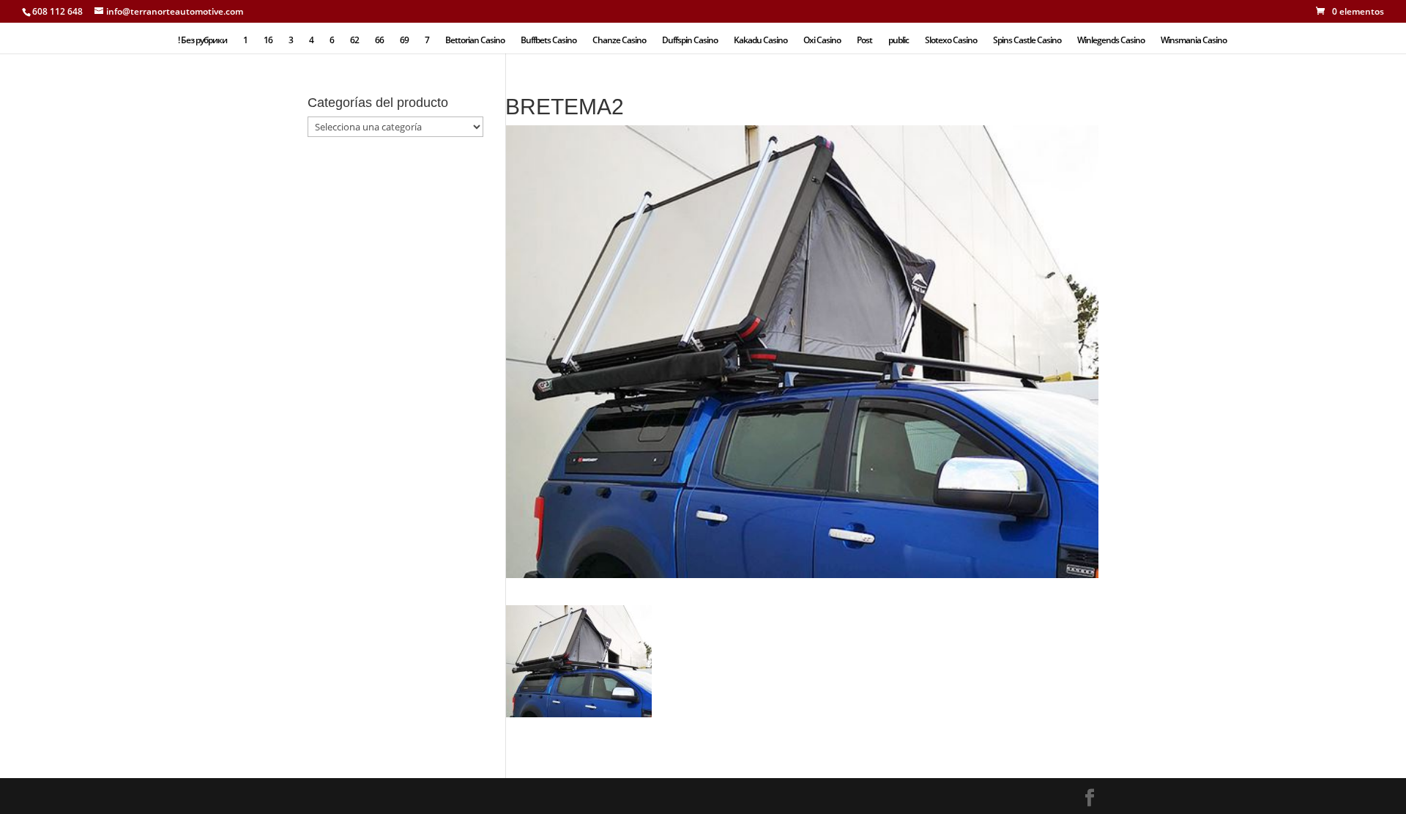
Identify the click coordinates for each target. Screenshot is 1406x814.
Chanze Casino (619, 40)
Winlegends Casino (1111, 40)
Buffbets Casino (548, 40)
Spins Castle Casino (1027, 40)
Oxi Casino (822, 40)
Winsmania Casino (1194, 40)
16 (268, 40)
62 (354, 40)
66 (379, 40)
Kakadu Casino (760, 40)
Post (864, 40)
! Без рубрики (202, 40)
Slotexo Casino (951, 40)
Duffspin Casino (690, 40)
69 (404, 40)
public (898, 40)
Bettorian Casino (475, 40)
